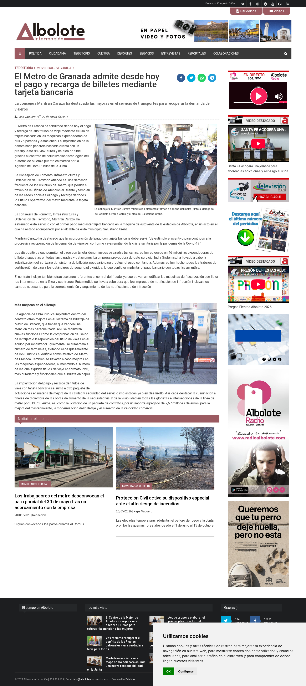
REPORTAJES (197, 53)
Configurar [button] (186, 671)
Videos (278, 11)
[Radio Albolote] (258, 433)
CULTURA (103, 53)
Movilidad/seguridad (35, 484)
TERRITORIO (81, 53)
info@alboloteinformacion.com (91, 679)
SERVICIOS (146, 53)
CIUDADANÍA (57, 53)
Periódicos (247, 11)
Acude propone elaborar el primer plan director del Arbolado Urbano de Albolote (188, 621)
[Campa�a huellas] (258, 544)
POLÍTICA (35, 53)
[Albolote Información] (72, 32)
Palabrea (131, 679)
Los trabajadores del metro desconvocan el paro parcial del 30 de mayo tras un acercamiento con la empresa (59, 501)
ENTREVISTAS (170, 53)
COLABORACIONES (226, 53)
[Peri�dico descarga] (258, 229)
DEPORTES (124, 53)
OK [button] (168, 671)
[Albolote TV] (258, 190)
